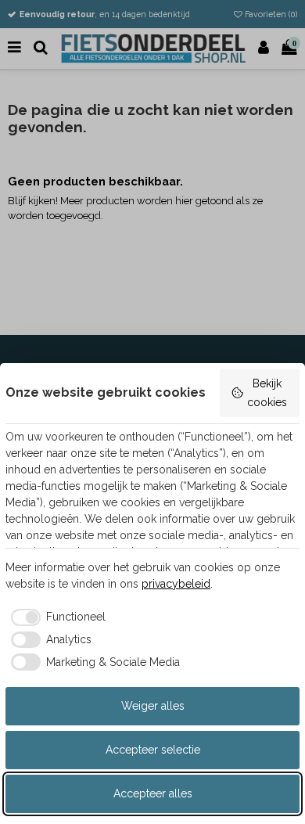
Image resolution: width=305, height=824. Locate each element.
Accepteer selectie (153, 749)
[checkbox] (55, 617)
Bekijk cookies (267, 392)
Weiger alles (153, 706)
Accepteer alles (152, 793)
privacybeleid (176, 584)
